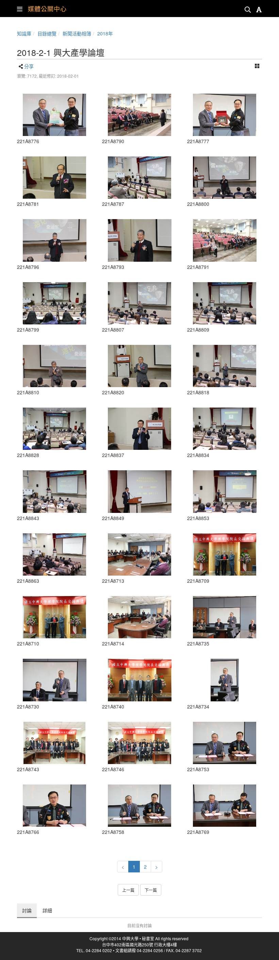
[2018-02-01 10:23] (139, 554)
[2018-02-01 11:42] (139, 429)
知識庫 (24, 33)
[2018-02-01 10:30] (224, 617)
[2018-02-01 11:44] (139, 491)
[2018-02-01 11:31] (54, 240)
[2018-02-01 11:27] (54, 177)
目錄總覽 (46, 33)
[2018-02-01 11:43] (54, 491)
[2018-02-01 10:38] (139, 680)
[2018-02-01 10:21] (224, 554)
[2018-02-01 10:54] (54, 115)
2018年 (105, 33)
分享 (29, 66)
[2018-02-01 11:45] (224, 491)
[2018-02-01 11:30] (139, 240)
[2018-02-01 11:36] (139, 366)
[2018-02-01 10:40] (54, 743)
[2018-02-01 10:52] (54, 805)
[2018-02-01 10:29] (54, 680)
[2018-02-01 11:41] (224, 429)
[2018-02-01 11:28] (139, 177)
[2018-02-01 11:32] (224, 177)
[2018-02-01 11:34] (139, 303)
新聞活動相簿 (77, 33)
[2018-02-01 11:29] (139, 115)
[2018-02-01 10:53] (224, 805)
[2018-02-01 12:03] (54, 554)
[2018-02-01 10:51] (224, 743)
